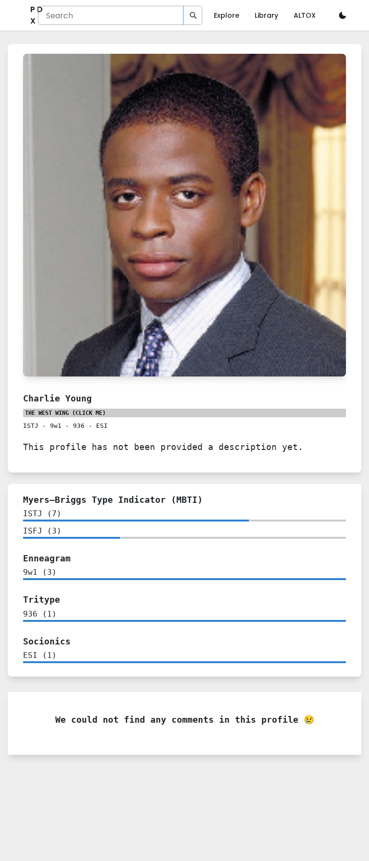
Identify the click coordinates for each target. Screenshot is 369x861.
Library (266, 15)
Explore (226, 15)
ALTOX (305, 15)
